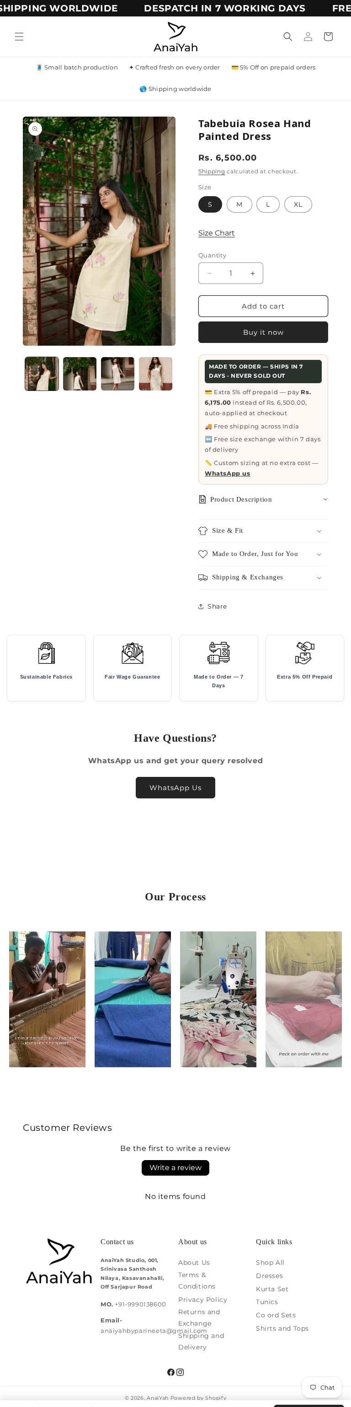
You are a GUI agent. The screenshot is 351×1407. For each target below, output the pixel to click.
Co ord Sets (276, 1315)
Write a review (175, 1167)
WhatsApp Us (175, 787)
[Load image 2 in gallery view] (79, 374)
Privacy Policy (202, 1299)
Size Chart (216, 233)
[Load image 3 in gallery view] (117, 374)
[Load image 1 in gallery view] (41, 374)
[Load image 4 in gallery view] (155, 374)
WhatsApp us (227, 473)
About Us (194, 1262)
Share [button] (217, 606)
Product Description (241, 499)
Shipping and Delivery (201, 1341)
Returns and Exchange (199, 1317)
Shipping (211, 171)
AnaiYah (158, 1398)
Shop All (270, 1262)
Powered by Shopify (198, 1398)
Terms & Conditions (197, 1280)
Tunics (267, 1302)
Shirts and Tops (282, 1328)
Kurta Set (272, 1289)
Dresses (269, 1276)
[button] (19, 37)
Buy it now (263, 332)
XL (298, 204)
